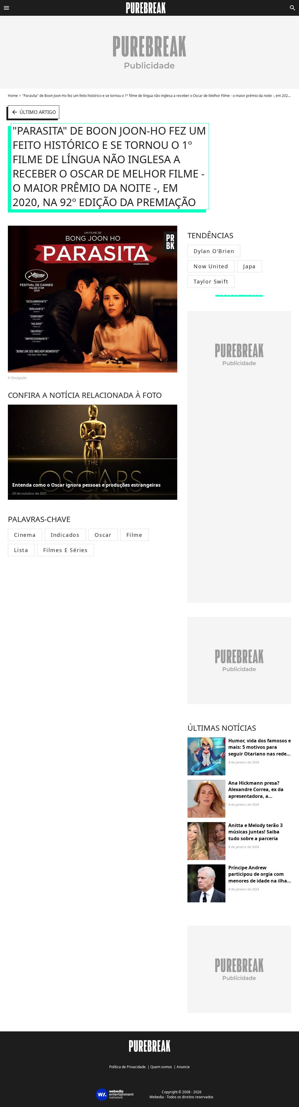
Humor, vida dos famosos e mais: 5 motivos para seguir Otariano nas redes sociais (259, 750)
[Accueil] (149, 7)
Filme (134, 534)
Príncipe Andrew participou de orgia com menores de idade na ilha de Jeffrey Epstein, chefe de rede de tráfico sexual (259, 880)
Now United (211, 266)
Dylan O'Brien (214, 251)
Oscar (103, 534)
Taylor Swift (211, 281)
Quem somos (161, 1066)
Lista (21, 550)
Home (13, 95)
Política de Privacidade (127, 1066)
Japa (249, 266)
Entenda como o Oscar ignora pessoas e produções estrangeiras (86, 485)
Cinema (25, 534)
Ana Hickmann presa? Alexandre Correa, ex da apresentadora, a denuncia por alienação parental (256, 796)
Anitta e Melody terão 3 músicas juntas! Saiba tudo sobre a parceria (255, 832)
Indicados (65, 534)
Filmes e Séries (65, 550)
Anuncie (183, 1066)
